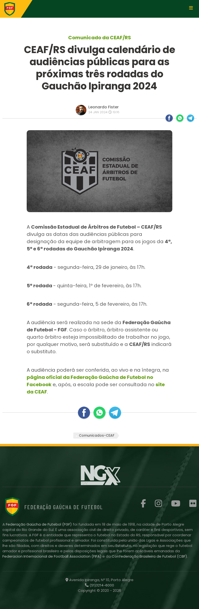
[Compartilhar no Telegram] (190, 118)
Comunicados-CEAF (96, 435)
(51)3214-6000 (101, 585)
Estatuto (123, 545)
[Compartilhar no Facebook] (169, 118)
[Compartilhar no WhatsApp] (179, 118)
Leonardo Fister (103, 107)
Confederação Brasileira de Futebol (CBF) (149, 556)
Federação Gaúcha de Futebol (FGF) (39, 524)
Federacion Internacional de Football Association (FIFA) (52, 556)
